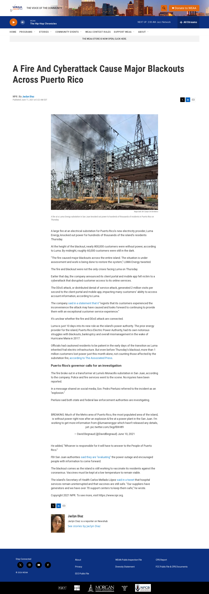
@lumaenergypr (107, 422)
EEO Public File (82, 574)
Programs (25, 32)
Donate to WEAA (185, 8)
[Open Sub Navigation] (35, 32)
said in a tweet (125, 479)
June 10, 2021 (126, 434)
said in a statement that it (83, 303)
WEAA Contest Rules (98, 32)
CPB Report (161, 560)
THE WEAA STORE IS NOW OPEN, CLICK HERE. (104, 39)
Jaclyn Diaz (28, 96)
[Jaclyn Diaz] (58, 523)
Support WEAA (123, 32)
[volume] (22, 22)
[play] (13, 22)
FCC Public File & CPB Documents (172, 567)
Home (13, 32)
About (142, 32)
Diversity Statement (125, 567)
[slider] (27, 22)
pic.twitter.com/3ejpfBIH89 (107, 427)
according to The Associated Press (91, 358)
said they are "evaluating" (96, 457)
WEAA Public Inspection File (128, 560)
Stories (44, 32)
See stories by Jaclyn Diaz (84, 526)
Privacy (78, 567)
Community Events (67, 32)
